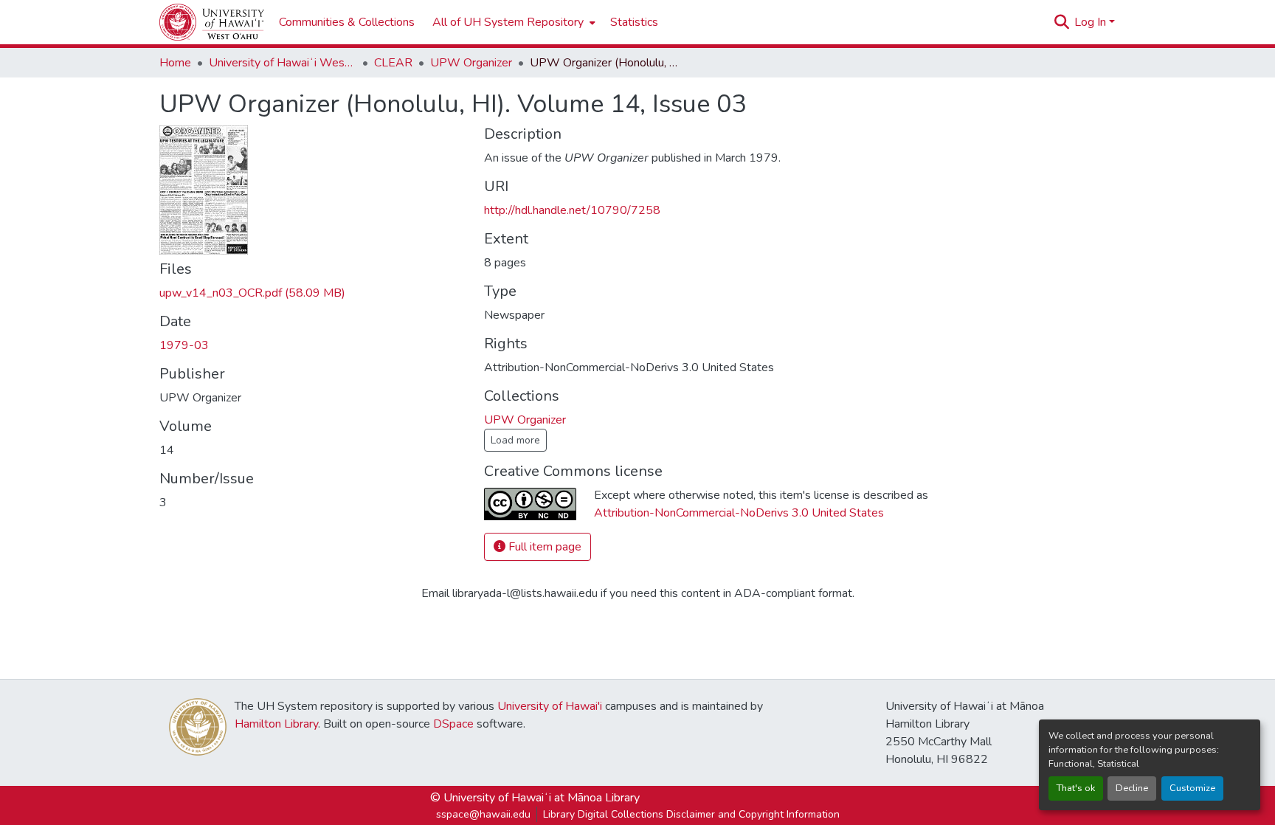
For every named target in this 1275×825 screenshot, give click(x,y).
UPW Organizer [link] (471, 63)
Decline (1132, 788)
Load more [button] (515, 440)
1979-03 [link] (184, 345)
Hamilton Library (276, 724)
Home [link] (175, 63)
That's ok (1076, 788)
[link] (312, 293)
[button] (211, 22)
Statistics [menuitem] (634, 22)
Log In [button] (1091, 22)
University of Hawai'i (549, 706)
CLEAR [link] (393, 63)
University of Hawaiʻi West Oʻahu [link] (282, 63)
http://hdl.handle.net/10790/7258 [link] (572, 210)
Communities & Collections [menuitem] (347, 22)
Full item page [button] (543, 547)
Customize (1192, 788)
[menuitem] (512, 22)
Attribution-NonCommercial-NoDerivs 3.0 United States (739, 513)
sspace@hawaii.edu (483, 814)
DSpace (453, 724)
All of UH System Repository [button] (508, 22)
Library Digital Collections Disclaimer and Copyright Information (691, 814)
